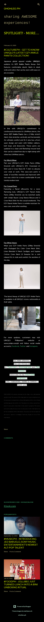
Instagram (33, 346)
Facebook (15, 346)
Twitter (23, 346)
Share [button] (6, 429)
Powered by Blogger (24, 606)
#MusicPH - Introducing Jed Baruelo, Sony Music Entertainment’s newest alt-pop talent (21, 543)
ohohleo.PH (12, 8)
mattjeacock (28, 611)
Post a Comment (15, 551)
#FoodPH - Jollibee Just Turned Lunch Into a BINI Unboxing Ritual (21, 584)
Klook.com (10, 506)
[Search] (38, 3)
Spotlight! (13, 33)
